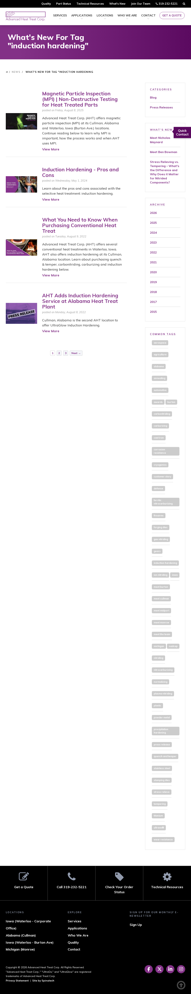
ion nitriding (160, 574)
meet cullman (161, 598)
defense (158, 488)
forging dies (160, 527)
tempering (160, 803)
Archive (157, 204)
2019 (153, 282)
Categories (161, 89)
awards (158, 402)
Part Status (63, 3)
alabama (159, 366)
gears (157, 551)
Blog (153, 97)
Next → (76, 353)
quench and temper (165, 756)
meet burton (161, 586)
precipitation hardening (161, 731)
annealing (159, 378)
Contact (148, 15)
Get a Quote (172, 15)
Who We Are (127, 15)
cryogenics (160, 464)
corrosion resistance (160, 451)
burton (171, 402)
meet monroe (161, 622)
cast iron (159, 437)
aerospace (160, 342)
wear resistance (163, 839)
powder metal (162, 717)
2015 (153, 312)
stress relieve (162, 791)
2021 (153, 262)
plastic (157, 705)
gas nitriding (161, 539)
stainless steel (162, 768)
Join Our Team (140, 3)
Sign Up (136, 925)
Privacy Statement (17, 980)
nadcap (173, 646)
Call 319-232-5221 (72, 887)
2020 (153, 272)
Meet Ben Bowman (163, 152)
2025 (153, 223)
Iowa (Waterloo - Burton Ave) (30, 942)
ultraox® (159, 827)
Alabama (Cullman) (21, 935)
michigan (159, 646)
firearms (159, 515)
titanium (158, 815)
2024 (153, 232)
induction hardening (165, 562)
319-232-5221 (168, 5)
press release (162, 744)
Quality (46, 3)
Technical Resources (90, 3)
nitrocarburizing (163, 669)
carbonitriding (162, 413)
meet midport (161, 610)
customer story (162, 476)
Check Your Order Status (119, 889)
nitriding (158, 657)
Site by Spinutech (43, 980)
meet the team (162, 634)
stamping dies (162, 780)
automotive (160, 390)
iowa (175, 574)
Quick (182, 132)
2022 (153, 252)
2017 (153, 302)
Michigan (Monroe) (20, 949)
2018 (153, 292)
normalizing (160, 681)
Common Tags (163, 334)
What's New (117, 3)
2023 (153, 242)
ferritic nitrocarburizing (163, 502)
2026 (153, 213)
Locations (105, 15)
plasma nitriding (163, 693)
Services (60, 15)
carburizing (160, 425)
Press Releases (161, 107)
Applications (81, 15)
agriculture (160, 354)
